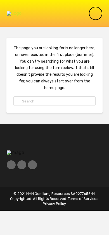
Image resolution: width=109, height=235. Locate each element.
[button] (95, 13)
